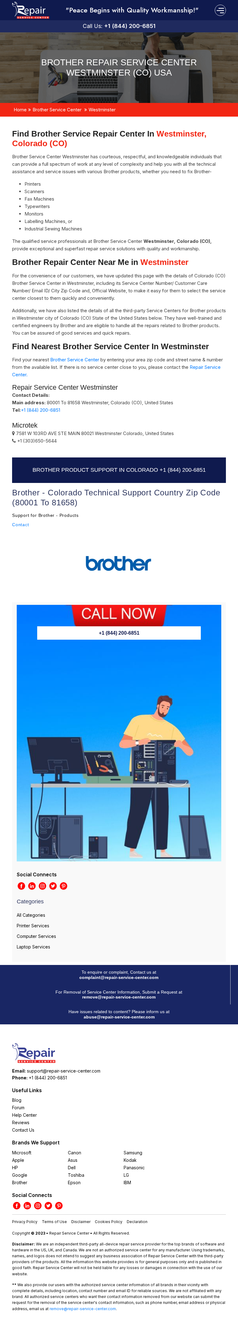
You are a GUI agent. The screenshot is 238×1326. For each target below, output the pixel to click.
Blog (16, 1100)
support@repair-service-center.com (63, 1070)
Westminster (102, 110)
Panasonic (134, 1167)
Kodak (130, 1160)
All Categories (31, 915)
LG (126, 1175)
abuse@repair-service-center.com (119, 1016)
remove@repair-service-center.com (119, 996)
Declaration (137, 1221)
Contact (20, 524)
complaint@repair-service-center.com (118, 977)
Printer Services (33, 925)
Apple (18, 1160)
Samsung (133, 1152)
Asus (72, 1160)
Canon (74, 1152)
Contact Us (23, 1130)
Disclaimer (80, 1221)
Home (20, 110)
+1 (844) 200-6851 (130, 26)
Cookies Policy (108, 1221)
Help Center (24, 1115)
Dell (72, 1167)
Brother (19, 1182)
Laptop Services (33, 946)
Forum (18, 1107)
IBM (127, 1182)
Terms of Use (54, 1221)
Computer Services (36, 936)
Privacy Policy (24, 1221)
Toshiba (76, 1175)
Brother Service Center (57, 110)
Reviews (20, 1122)
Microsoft (21, 1152)
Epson (74, 1182)
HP (15, 1167)
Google (19, 1175)
